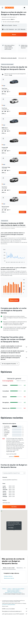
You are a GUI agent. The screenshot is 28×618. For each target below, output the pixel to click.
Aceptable (6, 432)
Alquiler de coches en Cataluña (13, 590)
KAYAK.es (4, 588)
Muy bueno (7, 427)
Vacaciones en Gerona (9, 578)
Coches (9, 588)
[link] (14, 300)
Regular (6, 434)
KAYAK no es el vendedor (8, 608)
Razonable (6, 431)
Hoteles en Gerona (8, 576)
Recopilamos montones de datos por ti (11, 611)
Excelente (6, 426)
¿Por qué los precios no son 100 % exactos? (13, 614)
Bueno (6, 429)
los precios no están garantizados (8, 604)
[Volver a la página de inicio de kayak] (9, 7)
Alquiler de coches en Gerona (13, 591)
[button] (2, 7)
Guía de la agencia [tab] (21, 567)
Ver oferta (22, 93)
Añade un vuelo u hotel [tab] (8, 567)
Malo (5, 435)
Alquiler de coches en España (18, 588)
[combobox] (9, 17)
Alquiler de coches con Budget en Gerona (13, 592)
